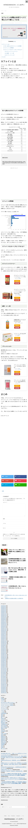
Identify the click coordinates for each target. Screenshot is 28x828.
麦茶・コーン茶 (9, 53)
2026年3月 (3, 609)
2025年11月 (3, 615)
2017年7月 (3, 675)
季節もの (3, 728)
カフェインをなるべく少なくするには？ (12, 49)
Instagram (18, 815)
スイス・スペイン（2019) (7, 705)
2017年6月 (3, 676)
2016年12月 (4, 684)
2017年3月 (3, 680)
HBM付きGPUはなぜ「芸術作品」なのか (10, 760)
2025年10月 (4, 616)
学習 (2, 729)
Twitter (5, 815)
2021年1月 (3, 627)
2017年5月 (3, 677)
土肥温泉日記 (4, 724)
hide (14, 41)
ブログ (2, 710)
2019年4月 (3, 650)
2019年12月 (4, 641)
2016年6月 (3, 688)
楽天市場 (17, 283)
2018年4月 (3, 664)
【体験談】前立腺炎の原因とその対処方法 (14, 598)
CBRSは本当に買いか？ (6, 769)
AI (1, 697)
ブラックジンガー (10, 55)
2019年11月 (3, 642)
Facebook (13, 815)
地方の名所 (3, 725)
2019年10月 (4, 643)
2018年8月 (3, 660)
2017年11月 (3, 669)
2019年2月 (3, 653)
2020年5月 (3, 637)
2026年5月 (3, 607)
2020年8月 (3, 633)
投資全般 (3, 731)
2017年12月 (4, 668)
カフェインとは (5, 44)
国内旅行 (3, 722)
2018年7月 (3, 661)
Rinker (19, 277)
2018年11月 (3, 656)
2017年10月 (4, 671)
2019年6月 (3, 647)
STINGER (16, 825)
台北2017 (3, 720)
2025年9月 (3, 618)
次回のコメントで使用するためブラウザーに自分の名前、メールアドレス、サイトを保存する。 (14, 535)
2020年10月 (4, 630)
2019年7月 (3, 646)
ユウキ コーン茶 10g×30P (20, 333)
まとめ (3, 56)
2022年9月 (3, 626)
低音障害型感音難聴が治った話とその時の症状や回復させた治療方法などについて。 (17, 560)
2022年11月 (3, 623)
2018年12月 (4, 654)
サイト (4, 528)
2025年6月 (3, 622)
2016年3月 (3, 691)
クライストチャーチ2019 (7, 703)
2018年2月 (3, 666)
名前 (4, 518)
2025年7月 (3, 620)
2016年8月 (3, 687)
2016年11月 (3, 685)
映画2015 (3, 736)
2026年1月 (3, 612)
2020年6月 (3, 635)
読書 (2, 747)
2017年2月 (3, 681)
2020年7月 (3, 634)
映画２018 (3, 741)
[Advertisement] (14, 94)
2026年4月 (3, 608)
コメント (5, 502)
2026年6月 (3, 605)
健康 (3, 491)
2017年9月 (3, 672)
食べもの (3, 748)
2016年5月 (3, 689)
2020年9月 (3, 631)
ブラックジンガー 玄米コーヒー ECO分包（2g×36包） (20, 366)
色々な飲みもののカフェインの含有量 (12, 46)
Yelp (9, 815)
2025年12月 (4, 614)
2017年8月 (3, 673)
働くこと (3, 717)
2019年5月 (3, 649)
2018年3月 (3, 665)
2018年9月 (3, 658)
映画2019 (3, 740)
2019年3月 (3, 652)
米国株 (2, 744)
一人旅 (2, 712)
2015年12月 (4, 692)
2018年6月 (3, 662)
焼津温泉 (3, 743)
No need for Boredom (14, 821)
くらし (2, 701)
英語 (2, 745)
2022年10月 (4, 624)
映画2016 (3, 737)
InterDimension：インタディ (14, 5)
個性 (2, 714)
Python (2, 698)
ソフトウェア (4, 706)
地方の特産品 (4, 726)
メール (4, 523)
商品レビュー (4, 721)
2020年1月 (3, 639)
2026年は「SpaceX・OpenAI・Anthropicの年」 (12, 771)
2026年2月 (3, 611)
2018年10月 (4, 657)
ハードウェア (4, 709)
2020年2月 (3, 638)
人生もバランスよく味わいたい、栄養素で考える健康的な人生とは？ (17, 551)
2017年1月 (3, 683)
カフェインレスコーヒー (11, 51)
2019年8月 (3, 645)
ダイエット (3, 707)
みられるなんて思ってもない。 (8, 702)
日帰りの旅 (3, 733)
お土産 (2, 699)
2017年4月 (3, 679)
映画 (2, 735)
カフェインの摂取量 (8, 47)
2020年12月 (4, 628)
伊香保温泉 (3, 713)
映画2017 (3, 739)
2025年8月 (3, 619)
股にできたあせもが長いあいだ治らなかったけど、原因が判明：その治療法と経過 (17, 569)
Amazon (17, 281)
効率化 (2, 718)
